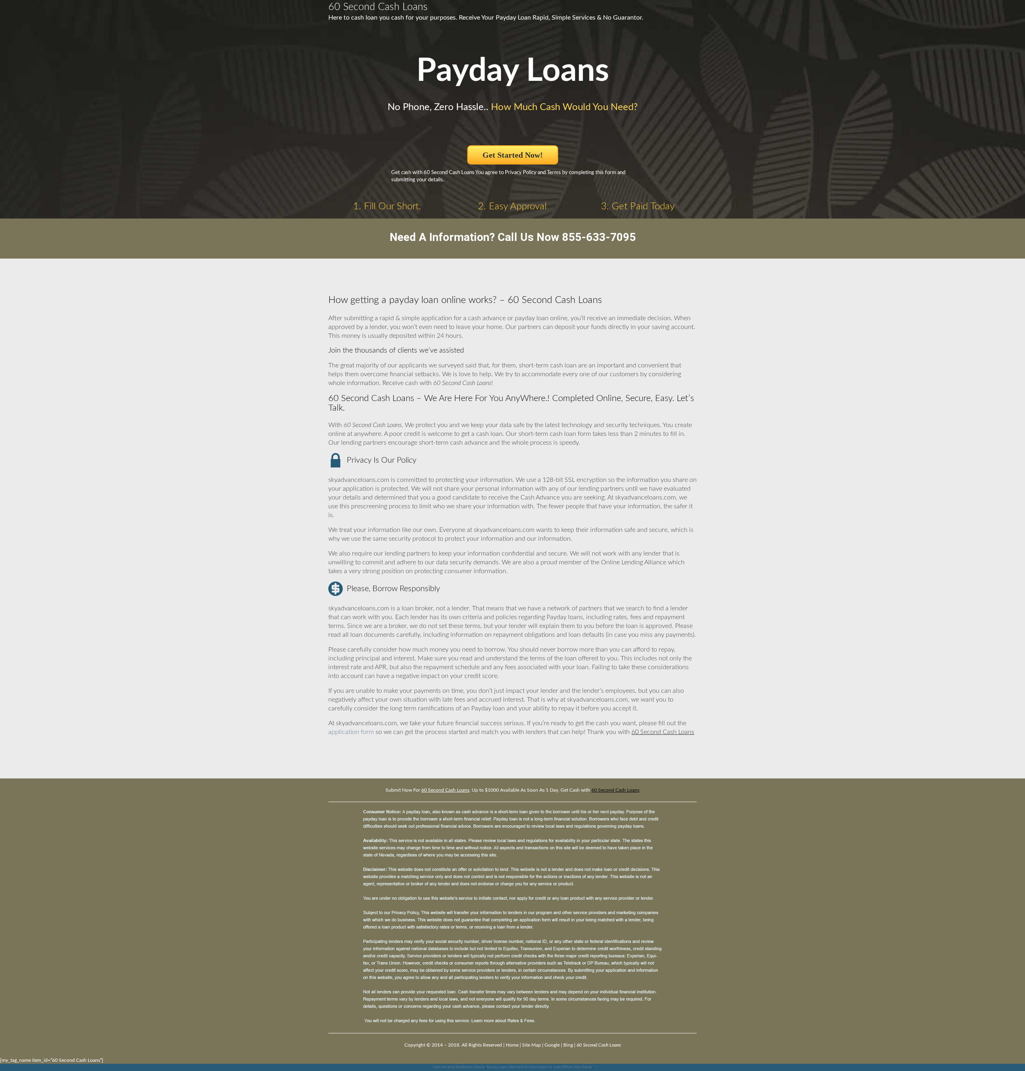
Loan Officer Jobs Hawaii (572, 1067)
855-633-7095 (599, 237)
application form (351, 732)
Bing (568, 1045)
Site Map (531, 1045)
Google (552, 1045)
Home (512, 1045)
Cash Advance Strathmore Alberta (459, 1067)
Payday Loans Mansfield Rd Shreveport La (519, 1067)
